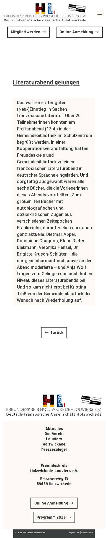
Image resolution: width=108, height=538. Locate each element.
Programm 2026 (51, 517)
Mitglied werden (25, 32)
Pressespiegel (54, 449)
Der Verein (54, 433)
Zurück (56, 332)
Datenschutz (86, 533)
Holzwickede (54, 444)
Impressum (74, 533)
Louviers (54, 439)
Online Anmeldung (76, 32)
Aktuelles (54, 428)
